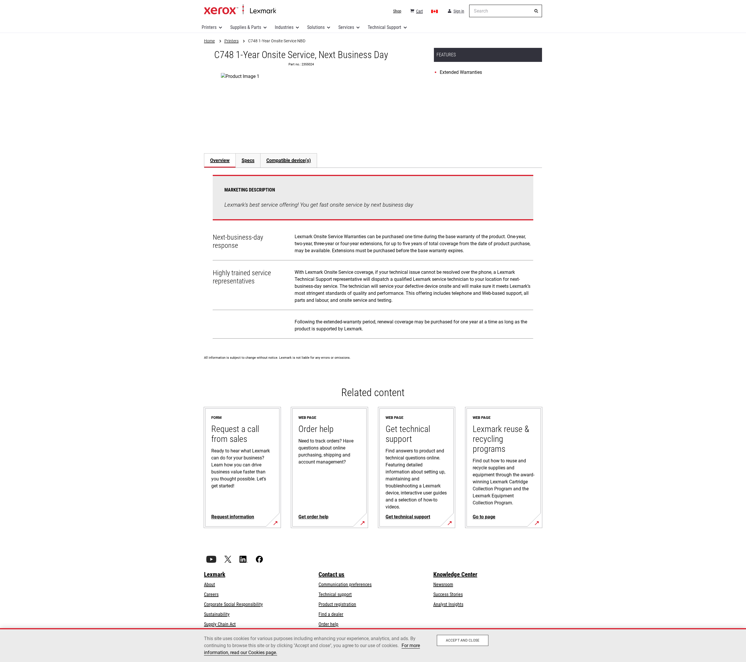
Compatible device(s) (288, 160)
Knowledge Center (455, 574)
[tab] (219, 160)
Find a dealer (331, 614)
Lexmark (214, 574)
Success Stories (448, 594)
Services (346, 27)
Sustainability (217, 614)
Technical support (335, 594)
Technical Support (384, 27)
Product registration (337, 604)
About (209, 584)
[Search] (536, 11)
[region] (373, 645)
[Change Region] (435, 11)
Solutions (316, 27)
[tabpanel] (373, 258)
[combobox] (505, 11)
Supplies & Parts (245, 27)
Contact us (331, 574)
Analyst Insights (448, 604)
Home (240, 10)
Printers (209, 27)
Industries (284, 27)
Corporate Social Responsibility (233, 604)
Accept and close (462, 640)
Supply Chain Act (220, 624)
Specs (248, 160)
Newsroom (443, 584)
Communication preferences (345, 584)
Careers (211, 594)
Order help (328, 624)
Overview (220, 160)
